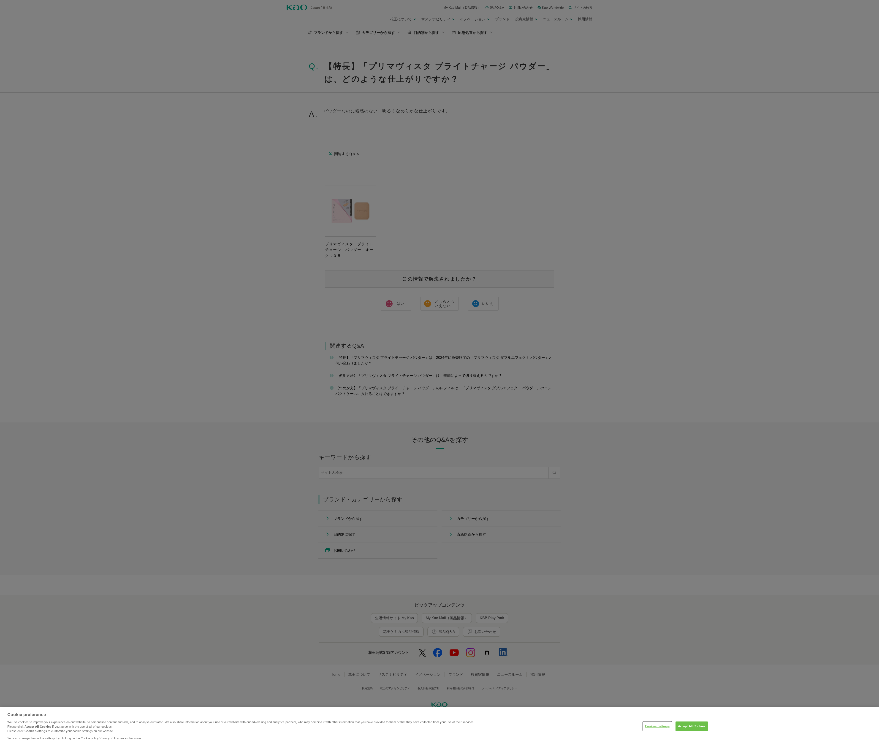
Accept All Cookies (691, 726)
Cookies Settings (657, 726)
